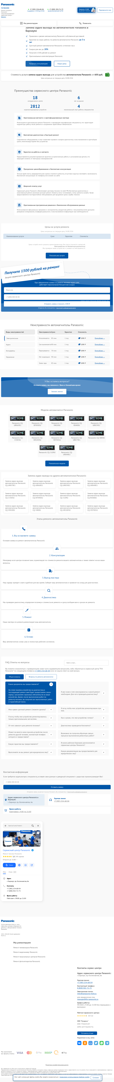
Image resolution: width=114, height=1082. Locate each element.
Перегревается (44, 351)
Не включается (44, 338)
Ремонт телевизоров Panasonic (25, 947)
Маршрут (11, 865)
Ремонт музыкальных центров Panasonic (29, 957)
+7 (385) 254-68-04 (37, 9)
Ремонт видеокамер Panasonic (25, 952)
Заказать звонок (57, 392)
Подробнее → (100, 338)
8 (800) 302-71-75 (84, 988)
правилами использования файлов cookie (75, 1077)
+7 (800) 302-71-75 (56, 9)
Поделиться (79, 1043)
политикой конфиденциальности (66, 308)
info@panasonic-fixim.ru (87, 993)
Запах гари (43, 363)
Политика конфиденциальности (57, 1065)
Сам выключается (45, 344)
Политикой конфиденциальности (77, 792)
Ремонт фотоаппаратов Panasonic (26, 961)
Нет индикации (44, 357)
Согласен (96, 1078)
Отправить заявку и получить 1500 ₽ (57, 304)
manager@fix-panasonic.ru (87, 999)
